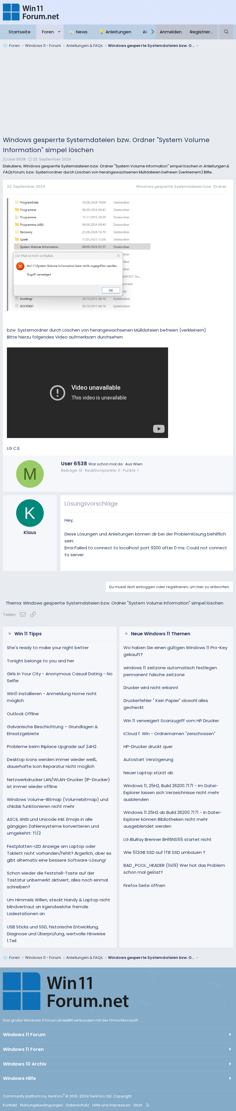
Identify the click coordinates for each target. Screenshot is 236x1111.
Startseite (20, 32)
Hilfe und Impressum (111, 1105)
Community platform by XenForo (57, 1096)
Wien (137, 464)
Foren (48, 32)
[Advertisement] (118, 93)
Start (138, 1105)
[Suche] (226, 31)
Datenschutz (77, 1105)
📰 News (78, 32)
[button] (59, 31)
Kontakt (10, 1105)
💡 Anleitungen (115, 32)
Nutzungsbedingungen (41, 1105)
